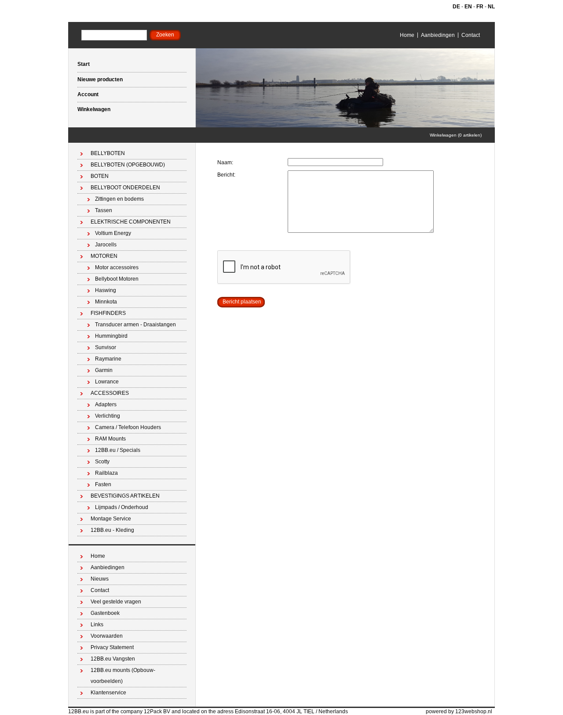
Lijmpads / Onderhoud (121, 507)
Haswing (105, 290)
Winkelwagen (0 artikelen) (456, 135)
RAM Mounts (110, 439)
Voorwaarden (107, 636)
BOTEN (100, 176)
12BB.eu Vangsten (113, 659)
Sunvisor (105, 347)
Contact (470, 35)
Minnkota (106, 302)
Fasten (103, 484)
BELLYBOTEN (108, 153)
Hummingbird (111, 336)
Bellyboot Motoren (117, 279)
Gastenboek (105, 613)
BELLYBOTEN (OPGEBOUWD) (128, 165)
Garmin (104, 370)
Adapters (106, 404)
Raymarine (108, 359)
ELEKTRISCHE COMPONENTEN (131, 222)
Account (88, 94)
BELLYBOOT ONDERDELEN (125, 187)
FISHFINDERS (108, 313)
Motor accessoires (117, 267)
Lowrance (107, 382)
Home (407, 35)
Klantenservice (108, 693)
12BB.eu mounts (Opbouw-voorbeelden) (123, 675)
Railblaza (106, 473)
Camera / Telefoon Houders (128, 427)
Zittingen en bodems (119, 199)
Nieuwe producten (100, 79)
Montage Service (111, 519)
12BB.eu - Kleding (112, 530)
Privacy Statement (112, 647)
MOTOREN (104, 256)
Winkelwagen (93, 109)
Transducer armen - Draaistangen (135, 324)
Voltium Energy (113, 233)
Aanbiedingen (438, 35)
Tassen (103, 210)
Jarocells (106, 245)
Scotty (102, 462)
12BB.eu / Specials (117, 450)
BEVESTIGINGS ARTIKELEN (125, 496)
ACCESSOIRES (110, 393)
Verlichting (107, 416)
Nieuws (100, 579)
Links (97, 624)
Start (83, 64)
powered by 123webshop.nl (459, 711)
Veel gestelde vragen (116, 602)
